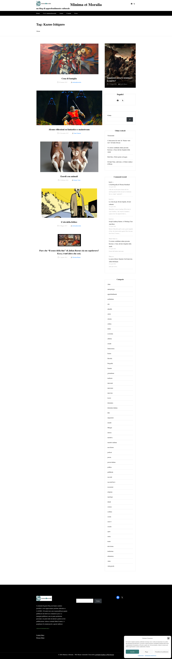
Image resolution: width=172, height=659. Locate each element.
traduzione (110, 551)
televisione (111, 546)
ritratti (109, 502)
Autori (61, 13)
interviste (110, 393)
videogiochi (111, 566)
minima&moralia (76, 82)
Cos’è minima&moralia (49, 13)
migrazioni (111, 418)
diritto (109, 329)
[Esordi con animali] (69, 157)
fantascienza (111, 348)
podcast (110, 452)
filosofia (110, 358)
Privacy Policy (40, 638)
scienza (110, 507)
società (109, 526)
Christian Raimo (76, 257)
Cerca (76, 13)
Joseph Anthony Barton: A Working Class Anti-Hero (121, 223)
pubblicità (110, 472)
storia (109, 536)
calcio (109, 314)
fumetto (110, 368)
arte (109, 304)
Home (38, 13)
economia (110, 334)
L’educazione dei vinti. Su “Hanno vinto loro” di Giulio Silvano (119, 142)
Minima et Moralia (86, 4)
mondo (109, 423)
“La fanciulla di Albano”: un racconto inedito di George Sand (120, 77)
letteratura (110, 403)
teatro (109, 541)
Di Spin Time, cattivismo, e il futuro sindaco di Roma (120, 163)
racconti (110, 477)
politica (110, 467)
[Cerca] (130, 119)
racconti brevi (111, 482)
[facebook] (131, 4)
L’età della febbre (69, 221)
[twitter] (134, 4)
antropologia (111, 289)
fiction (109, 353)
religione (110, 492)
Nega (146, 652)
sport (109, 531)
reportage (110, 497)
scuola (109, 516)
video (109, 561)
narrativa (110, 437)
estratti (109, 344)
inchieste (110, 378)
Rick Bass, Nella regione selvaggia (117, 157)
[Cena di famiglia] (69, 59)
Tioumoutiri (111, 135)
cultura (109, 324)
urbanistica (111, 556)
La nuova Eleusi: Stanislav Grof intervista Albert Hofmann (120, 260)
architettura (111, 299)
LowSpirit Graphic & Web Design (104, 654)
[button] (168, 638)
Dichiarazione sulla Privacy (150, 655)
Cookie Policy (141, 655)
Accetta (132, 652)
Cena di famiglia (69, 78)
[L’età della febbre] (69, 203)
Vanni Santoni (77, 133)
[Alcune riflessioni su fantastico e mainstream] (69, 108)
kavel (110, 182)
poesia (109, 457)
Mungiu (110, 428)
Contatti (68, 13)
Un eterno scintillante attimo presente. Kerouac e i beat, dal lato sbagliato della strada (119, 150)
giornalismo (111, 373)
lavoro (109, 398)
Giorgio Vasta (76, 180)
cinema (110, 319)
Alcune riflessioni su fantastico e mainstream (69, 129)
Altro (109, 284)
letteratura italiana (112, 408)
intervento (110, 388)
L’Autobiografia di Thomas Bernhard (119, 184)
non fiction (111, 447)
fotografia (110, 363)
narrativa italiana (112, 442)
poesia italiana (111, 462)
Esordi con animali (69, 176)
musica (109, 432)
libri (109, 413)
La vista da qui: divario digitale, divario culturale (120, 203)
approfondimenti (112, 294)
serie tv (110, 521)
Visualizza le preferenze (161, 652)
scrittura (110, 512)
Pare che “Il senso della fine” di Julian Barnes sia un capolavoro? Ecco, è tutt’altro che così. (69, 252)
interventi (110, 383)
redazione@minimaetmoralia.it (42, 628)
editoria (110, 339)
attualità (110, 309)
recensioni (110, 487)
